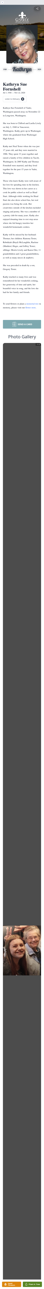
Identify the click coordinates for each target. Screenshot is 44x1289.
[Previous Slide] (5, 950)
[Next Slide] (38, 950)
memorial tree (32, 303)
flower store (30, 307)
